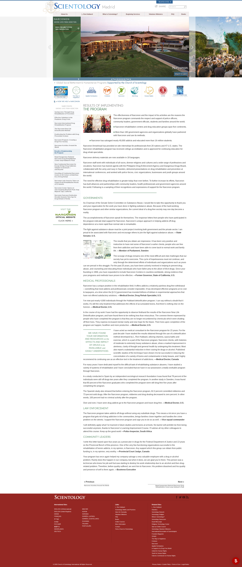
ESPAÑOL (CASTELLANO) (90, 518)
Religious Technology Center (160, 524)
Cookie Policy (166, 564)
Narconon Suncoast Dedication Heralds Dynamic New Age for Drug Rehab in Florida (66, 197)
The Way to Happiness (76, 96)
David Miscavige (157, 521)
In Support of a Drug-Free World (161, 548)
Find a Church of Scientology (124, 529)
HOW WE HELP (63, 101)
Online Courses (120, 521)
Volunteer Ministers (156, 14)
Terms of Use (176, 564)
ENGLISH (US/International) (62, 509)
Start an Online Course (159, 526)
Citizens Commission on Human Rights (164, 555)
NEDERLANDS (59, 529)
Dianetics (154, 509)
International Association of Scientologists (164, 531)
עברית (56, 519)
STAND (154, 536)
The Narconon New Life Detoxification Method (63, 129)
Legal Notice (185, 564)
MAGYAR (85, 509)
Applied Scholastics (91, 96)
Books (183, 14)
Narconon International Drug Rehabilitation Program (65, 124)
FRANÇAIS (57, 516)
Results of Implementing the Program (63, 152)
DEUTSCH (57, 531)
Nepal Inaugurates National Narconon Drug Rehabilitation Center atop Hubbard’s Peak (65, 158)
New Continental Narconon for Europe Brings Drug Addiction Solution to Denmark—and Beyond (65, 166)
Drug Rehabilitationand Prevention (63, 28)
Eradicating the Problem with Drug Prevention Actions (67, 135)
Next (127, 79)
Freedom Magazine (180, 95)
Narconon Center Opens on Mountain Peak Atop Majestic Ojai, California (67, 189)
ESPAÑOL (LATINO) (88, 516)
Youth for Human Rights (159, 553)
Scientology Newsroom (159, 519)
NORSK (84, 511)
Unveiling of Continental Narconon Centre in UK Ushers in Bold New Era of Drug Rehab (67, 175)
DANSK (56, 514)
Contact (117, 526)
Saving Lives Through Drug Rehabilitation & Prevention (64, 113)
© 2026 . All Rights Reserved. (72, 564)
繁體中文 (57, 526)
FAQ (172, 14)
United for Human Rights (159, 551)
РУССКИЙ (57, 524)
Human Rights (149, 96)
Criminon (107, 96)
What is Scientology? (110, 14)
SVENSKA (85, 514)
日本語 (56, 521)
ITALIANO (85, 523)
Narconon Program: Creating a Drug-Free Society (66, 141)
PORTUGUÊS (86, 526)
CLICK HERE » (65, 221)
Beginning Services (133, 14)
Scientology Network (158, 512)
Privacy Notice (156, 564)
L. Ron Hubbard (87, 14)
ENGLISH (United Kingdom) (62, 511)
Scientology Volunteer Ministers (161, 529)
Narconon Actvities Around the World (66, 146)
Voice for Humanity (121, 512)
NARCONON (75, 101)
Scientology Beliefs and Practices (125, 509)
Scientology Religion (158, 514)
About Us (64, 14)
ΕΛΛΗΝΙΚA (85, 521)
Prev (114, 79)
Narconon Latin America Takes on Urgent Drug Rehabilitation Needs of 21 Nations (67, 182)
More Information (120, 524)
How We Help (61, 97)
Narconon (121, 96)
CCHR (163, 96)
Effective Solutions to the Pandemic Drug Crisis (63, 118)
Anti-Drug (135, 96)
